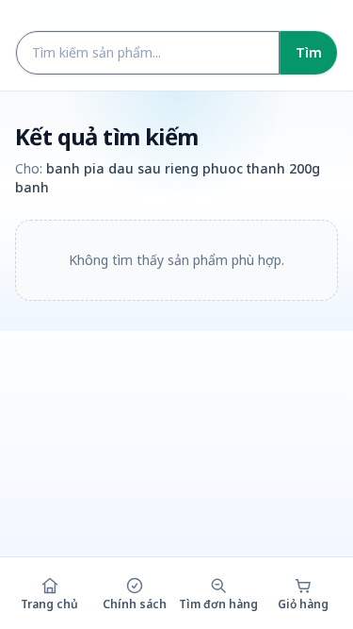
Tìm (309, 52)
